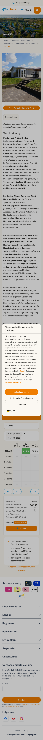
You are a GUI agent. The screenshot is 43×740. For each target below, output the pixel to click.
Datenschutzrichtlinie (13, 383)
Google (22, 371)
